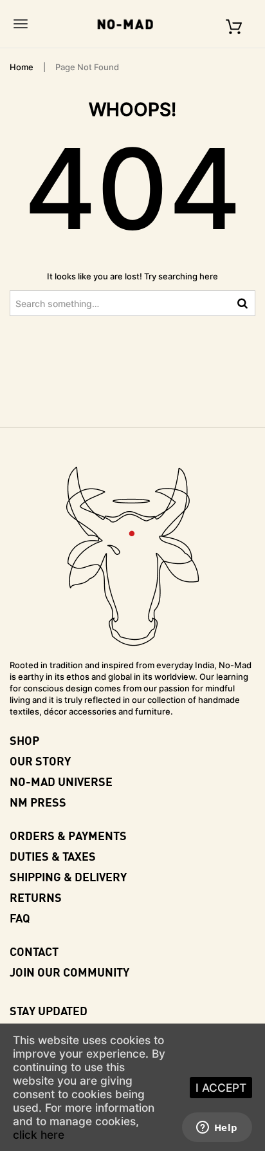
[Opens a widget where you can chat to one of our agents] (216, 1128)
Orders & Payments (68, 835)
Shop (24, 740)
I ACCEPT (221, 1087)
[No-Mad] (129, 24)
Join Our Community (69, 971)
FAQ (20, 917)
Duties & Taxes (53, 855)
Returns (36, 897)
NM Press (38, 801)
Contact (34, 951)
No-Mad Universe (61, 781)
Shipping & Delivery (68, 876)
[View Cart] (233, 23)
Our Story (40, 760)
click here (38, 1134)
